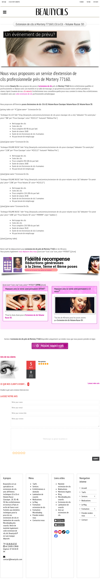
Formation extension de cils (39, 506)
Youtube (88, 2)
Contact (85, 519)
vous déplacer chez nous (28, 251)
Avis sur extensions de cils (63, 512)
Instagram (95, 2)
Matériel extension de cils (64, 485)
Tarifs (35, 484)
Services (36, 486)
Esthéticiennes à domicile (39, 490)
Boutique (4, 2)
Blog (60, 494)
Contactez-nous (39, 520)
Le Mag (35, 502)
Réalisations (37, 499)
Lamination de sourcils (38, 495)
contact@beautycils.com (12, 559)
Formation (85, 509)
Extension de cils (64, 502)
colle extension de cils (24, 93)
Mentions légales (64, 491)
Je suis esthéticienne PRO (14, 2)
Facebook (82, 2)
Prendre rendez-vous (87, 514)
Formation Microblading (37, 511)
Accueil (84, 488)
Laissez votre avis (93, 383)
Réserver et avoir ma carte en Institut (38, 270)
